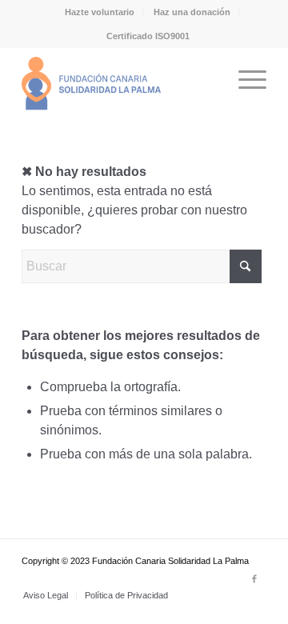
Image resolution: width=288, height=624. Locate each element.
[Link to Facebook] (254, 578)
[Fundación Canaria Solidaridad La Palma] (120, 79)
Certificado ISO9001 (148, 36)
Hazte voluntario (99, 12)
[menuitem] (100, 12)
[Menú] (244, 79)
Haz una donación (192, 12)
